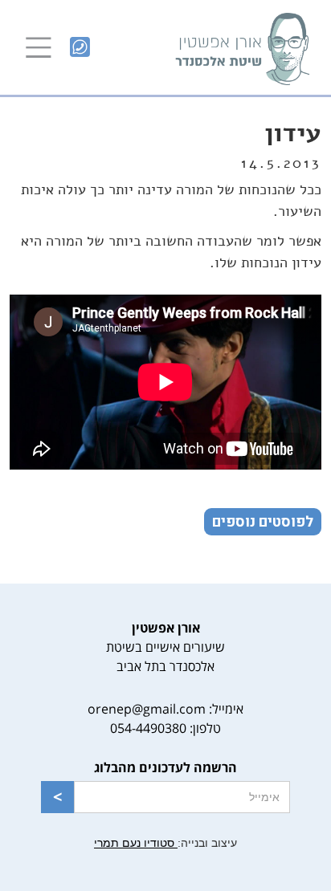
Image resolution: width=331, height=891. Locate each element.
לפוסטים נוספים (262, 522)
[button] (38, 47)
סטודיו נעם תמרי (136, 842)
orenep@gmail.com (147, 709)
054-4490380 (148, 728)
